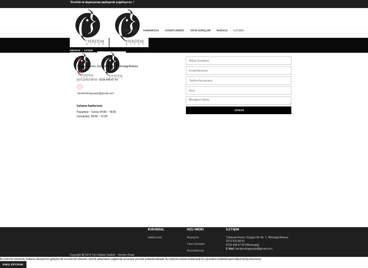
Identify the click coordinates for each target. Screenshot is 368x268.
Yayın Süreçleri (196, 243)
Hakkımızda (155, 237)
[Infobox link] (129, 61)
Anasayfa (75, 50)
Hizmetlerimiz (195, 250)
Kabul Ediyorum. (13, 264)
